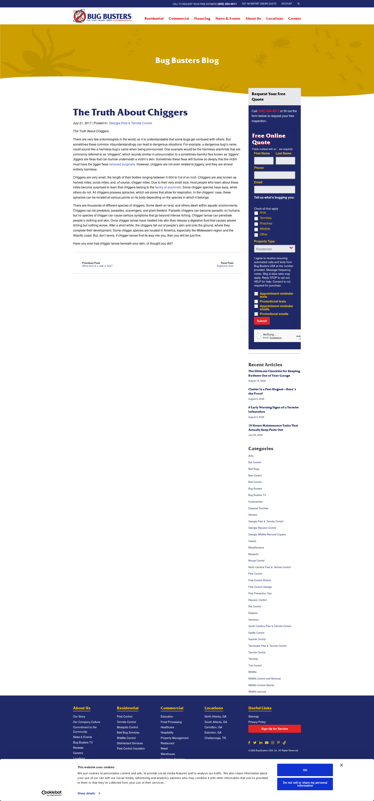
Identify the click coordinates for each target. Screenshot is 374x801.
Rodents (253, 613)
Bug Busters (255, 488)
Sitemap (253, 716)
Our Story (79, 716)
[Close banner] (341, 765)
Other (263, 234)
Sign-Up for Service (274, 729)
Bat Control (254, 462)
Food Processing (171, 722)
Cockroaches (255, 501)
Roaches (266, 223)
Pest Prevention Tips (260, 593)
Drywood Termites (258, 508)
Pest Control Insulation (131, 748)
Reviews (78, 747)
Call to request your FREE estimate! (205, 4)
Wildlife (265, 228)
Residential (154, 18)
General (252, 514)
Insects (252, 541)
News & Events (227, 18)
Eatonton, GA (213, 732)
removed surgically (122, 164)
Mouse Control (256, 560)
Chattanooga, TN (215, 738)
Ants (263, 212)
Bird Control (255, 482)
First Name (263, 153)
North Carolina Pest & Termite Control (269, 567)
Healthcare (167, 727)
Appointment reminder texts (276, 295)
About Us (253, 18)
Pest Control (255, 574)
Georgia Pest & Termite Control (130, 123)
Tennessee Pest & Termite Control (267, 646)
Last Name (284, 153)
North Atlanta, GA (216, 716)
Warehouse (168, 754)
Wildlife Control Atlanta (261, 685)
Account (286, 3)
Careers (294, 18)
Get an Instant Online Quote (259, 3)
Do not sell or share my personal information (305, 784)
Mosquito (253, 554)
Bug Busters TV (257, 495)
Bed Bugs (253, 469)
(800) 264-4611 (268, 111)
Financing (202, 18)
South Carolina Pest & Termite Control (269, 626)
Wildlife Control (126, 738)
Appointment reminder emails (276, 307)
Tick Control (255, 665)
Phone (260, 167)
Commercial (179, 18)
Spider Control (256, 632)
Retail (164, 748)
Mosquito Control (127, 727)
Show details (86, 793)
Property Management (175, 738)
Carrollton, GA (213, 727)
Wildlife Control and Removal (264, 678)
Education (167, 716)
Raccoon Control (257, 600)
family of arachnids (168, 187)
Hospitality (167, 732)
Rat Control (254, 606)
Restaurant (167, 743)
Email (259, 182)
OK (305, 770)
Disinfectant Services (130, 743)
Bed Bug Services (128, 732)
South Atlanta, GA (216, 722)
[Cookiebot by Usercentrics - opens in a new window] (52, 793)
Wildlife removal (257, 691)
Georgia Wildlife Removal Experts (267, 534)
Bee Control (255, 475)
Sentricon (253, 619)
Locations (274, 18)
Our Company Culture (86, 722)
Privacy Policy (257, 722)
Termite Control (257, 652)
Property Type (265, 241)
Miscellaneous (256, 547)
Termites (266, 217)
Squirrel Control (257, 639)
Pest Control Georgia (260, 587)
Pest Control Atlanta (259, 580)
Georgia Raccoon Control (262, 528)
